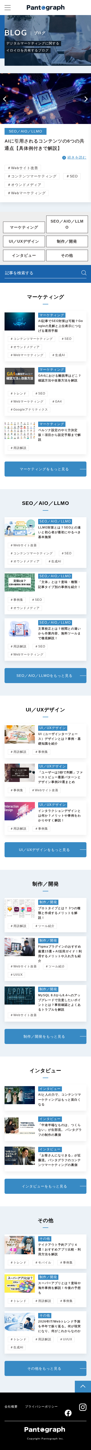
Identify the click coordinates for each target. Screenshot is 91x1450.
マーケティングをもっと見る (44, 469)
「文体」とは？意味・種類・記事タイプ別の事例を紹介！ (59, 584)
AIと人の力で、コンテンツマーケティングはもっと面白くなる (59, 1099)
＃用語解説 (18, 448)
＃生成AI (58, 355)
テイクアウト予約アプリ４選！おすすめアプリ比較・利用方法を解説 (59, 1249)
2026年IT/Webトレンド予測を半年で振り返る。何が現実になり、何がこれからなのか (59, 1326)
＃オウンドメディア (24, 185)
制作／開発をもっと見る (44, 1036)
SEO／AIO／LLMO (67, 224)
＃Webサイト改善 (22, 168)
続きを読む (76, 157)
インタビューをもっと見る (44, 1186)
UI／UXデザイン (24, 241)
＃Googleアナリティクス (29, 409)
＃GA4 (57, 401)
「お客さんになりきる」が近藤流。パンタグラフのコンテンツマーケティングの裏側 (59, 1160)
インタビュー (24, 255)
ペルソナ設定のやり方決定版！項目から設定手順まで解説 (59, 434)
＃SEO (72, 176)
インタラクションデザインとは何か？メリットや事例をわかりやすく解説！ (59, 815)
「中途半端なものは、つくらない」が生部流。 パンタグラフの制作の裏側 (60, 1129)
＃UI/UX (16, 974)
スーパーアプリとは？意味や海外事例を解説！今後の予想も (59, 1287)
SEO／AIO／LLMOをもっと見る (44, 676)
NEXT (86, 99)
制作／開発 (67, 241)
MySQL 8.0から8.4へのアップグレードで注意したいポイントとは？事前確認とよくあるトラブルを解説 (59, 1003)
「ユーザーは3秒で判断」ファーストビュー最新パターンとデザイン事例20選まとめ (60, 777)
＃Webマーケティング (26, 193)
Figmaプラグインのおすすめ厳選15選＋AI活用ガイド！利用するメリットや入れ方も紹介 (60, 954)
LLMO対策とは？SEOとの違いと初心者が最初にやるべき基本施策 (59, 532)
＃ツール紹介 (45, 926)
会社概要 (11, 1406)
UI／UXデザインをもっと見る (44, 850)
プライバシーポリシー (41, 1406)
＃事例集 (16, 600)
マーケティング (24, 227)
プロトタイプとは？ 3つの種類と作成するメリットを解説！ (59, 912)
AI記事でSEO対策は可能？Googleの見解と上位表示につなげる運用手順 (60, 325)
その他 (67, 255)
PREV (5, 99)
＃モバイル (43, 1262)
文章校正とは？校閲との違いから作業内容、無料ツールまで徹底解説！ (59, 633)
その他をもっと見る (44, 1368)
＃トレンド (18, 393)
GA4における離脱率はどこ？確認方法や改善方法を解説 (59, 378)
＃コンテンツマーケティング (32, 176)
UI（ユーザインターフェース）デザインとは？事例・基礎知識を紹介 (59, 738)
